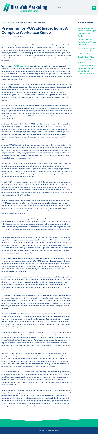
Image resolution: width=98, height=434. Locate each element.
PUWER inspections (21, 66)
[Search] (94, 8)
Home (3, 22)
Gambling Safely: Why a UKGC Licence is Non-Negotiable (86, 59)
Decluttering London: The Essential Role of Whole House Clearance (86, 51)
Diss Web (6, 36)
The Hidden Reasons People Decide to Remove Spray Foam (87, 42)
